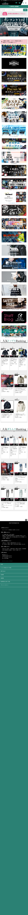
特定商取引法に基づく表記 (5, 581)
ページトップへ (26, 520)
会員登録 (2, 574)
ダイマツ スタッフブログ (7, 560)
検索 (25, 9)
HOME (2, 564)
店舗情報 (2, 578)
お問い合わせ (3, 571)
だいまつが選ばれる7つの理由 (6, 567)
